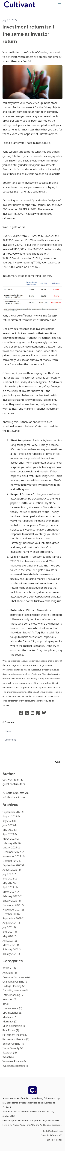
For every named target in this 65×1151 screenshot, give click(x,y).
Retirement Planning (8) (16, 1039)
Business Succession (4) (16, 977)
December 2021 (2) (13, 905)
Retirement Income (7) (15, 1034)
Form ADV (30, 1125)
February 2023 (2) (12, 843)
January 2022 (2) (12, 900)
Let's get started (54, 1139)
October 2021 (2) (12, 914)
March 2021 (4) (11, 945)
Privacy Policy (19, 1125)
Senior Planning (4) (13, 1043)
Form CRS (7, 1125)
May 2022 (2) (10, 883)
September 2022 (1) (13, 865)
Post (57, 761)
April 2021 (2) (10, 940)
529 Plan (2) (9, 968)
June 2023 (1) (10, 825)
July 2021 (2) (9, 927)
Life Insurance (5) (12, 1008)
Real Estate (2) (11, 1030)
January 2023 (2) (12, 847)
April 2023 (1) (10, 834)
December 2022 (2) (13, 852)
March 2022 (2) (11, 891)
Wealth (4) (9, 1057)
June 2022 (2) (10, 878)
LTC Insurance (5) (12, 1012)
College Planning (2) (14, 986)
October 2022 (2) (12, 860)
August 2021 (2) (11, 922)
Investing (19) (10, 999)
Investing (8, 46)
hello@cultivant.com (52, 1131)
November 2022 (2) (14, 856)
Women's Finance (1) (14, 1061)
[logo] (19, 4)
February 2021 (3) (12, 949)
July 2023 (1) (9, 820)
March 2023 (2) (11, 838)
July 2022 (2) (10, 874)
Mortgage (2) (10, 1021)
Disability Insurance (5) (15, 990)
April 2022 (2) (10, 887)
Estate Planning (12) (13, 994)
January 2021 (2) (11, 953)
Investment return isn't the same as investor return (28, 34)
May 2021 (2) (10, 936)
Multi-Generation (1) (14, 1026)
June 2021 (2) (10, 931)
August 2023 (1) (11, 816)
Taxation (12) (10, 1052)
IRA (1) (6, 1003)
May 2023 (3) (10, 829)
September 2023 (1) (13, 812)
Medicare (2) (10, 1017)
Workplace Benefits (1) (15, 1065)
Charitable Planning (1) (15, 981)
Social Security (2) (13, 1048)
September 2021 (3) (13, 918)
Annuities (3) (10, 972)
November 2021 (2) (13, 909)
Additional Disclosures (51, 1125)
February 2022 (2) (12, 896)
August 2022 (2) (12, 869)
